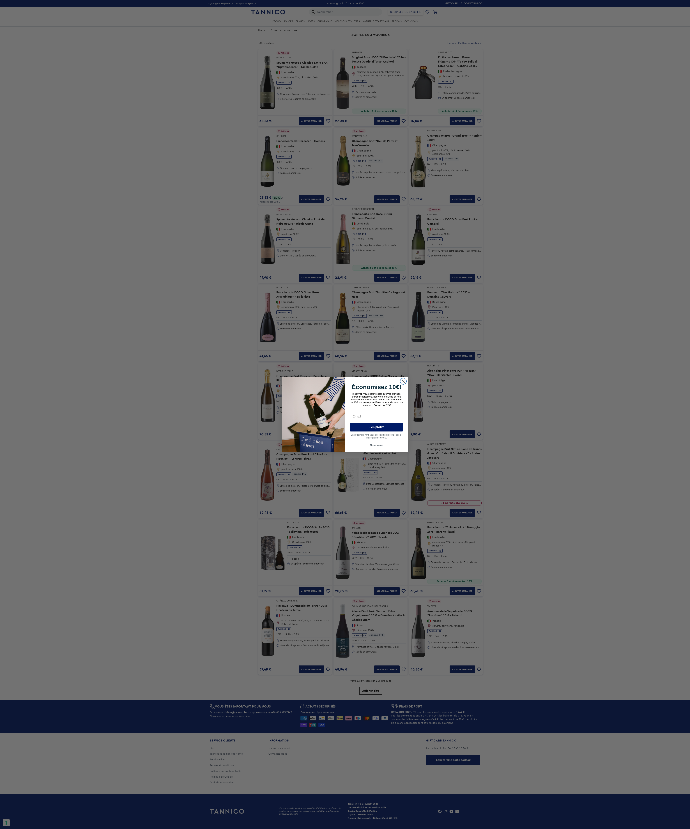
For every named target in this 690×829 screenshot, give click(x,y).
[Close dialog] (403, 381)
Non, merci (376, 445)
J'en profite (376, 427)
